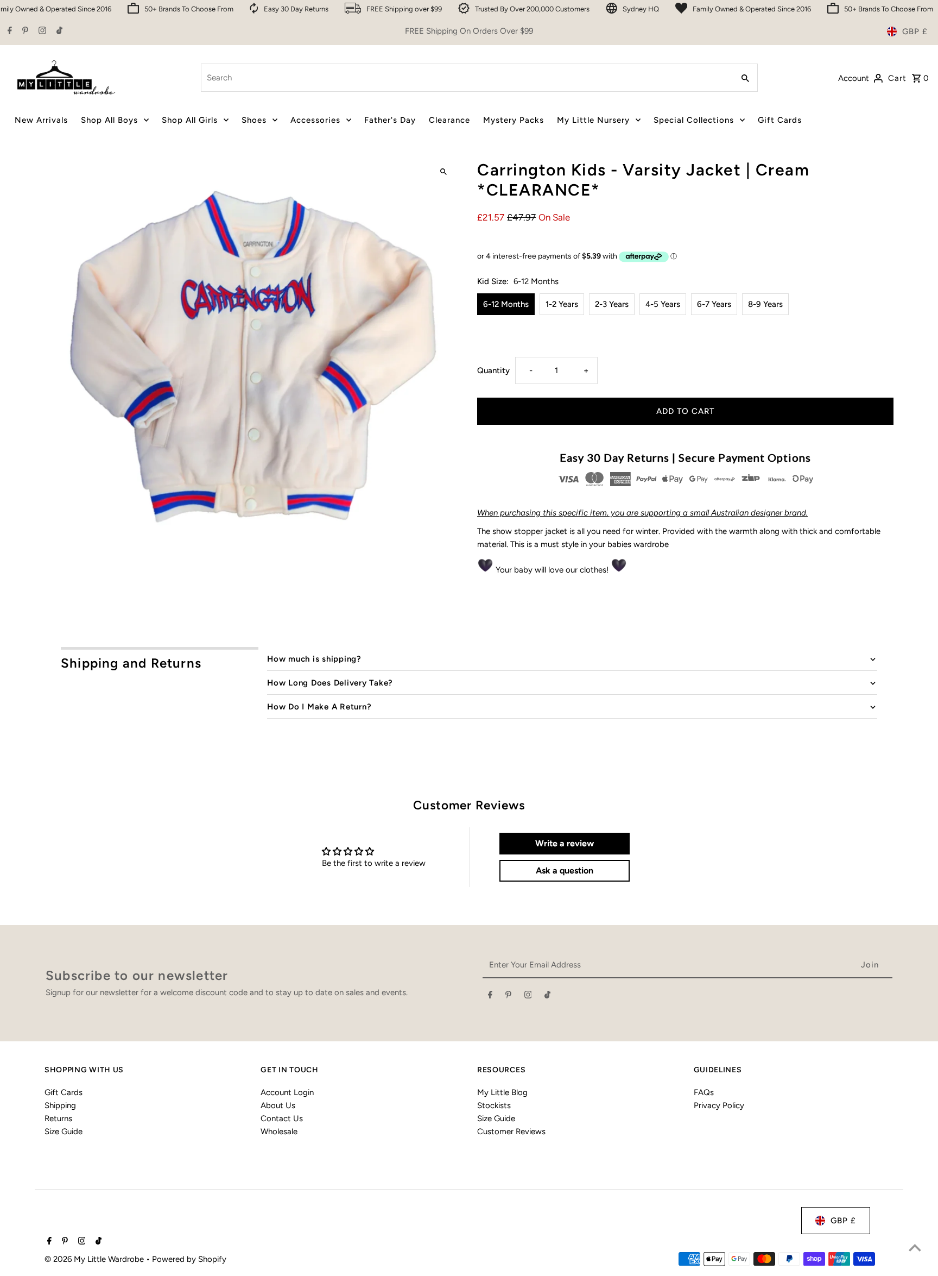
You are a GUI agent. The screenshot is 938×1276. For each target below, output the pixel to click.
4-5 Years (662, 304)
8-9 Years (765, 304)
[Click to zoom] (443, 172)
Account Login (287, 1092)
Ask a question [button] (564, 870)
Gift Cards (64, 1092)
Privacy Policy (719, 1105)
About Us (278, 1105)
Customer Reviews (511, 1131)
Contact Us (282, 1118)
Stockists (494, 1105)
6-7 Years (714, 304)
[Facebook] (8, 31)
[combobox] (466, 77)
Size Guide (64, 1131)
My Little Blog (502, 1092)
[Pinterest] (24, 31)
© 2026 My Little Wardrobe (95, 1259)
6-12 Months (506, 304)
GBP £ (915, 31)
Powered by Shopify (189, 1259)
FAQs (704, 1092)
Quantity (493, 370)
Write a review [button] (564, 843)
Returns (58, 1118)
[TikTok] (58, 31)
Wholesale (279, 1131)
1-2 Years (562, 304)
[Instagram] (41, 31)
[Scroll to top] (915, 1247)
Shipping (60, 1105)
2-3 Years (612, 304)
